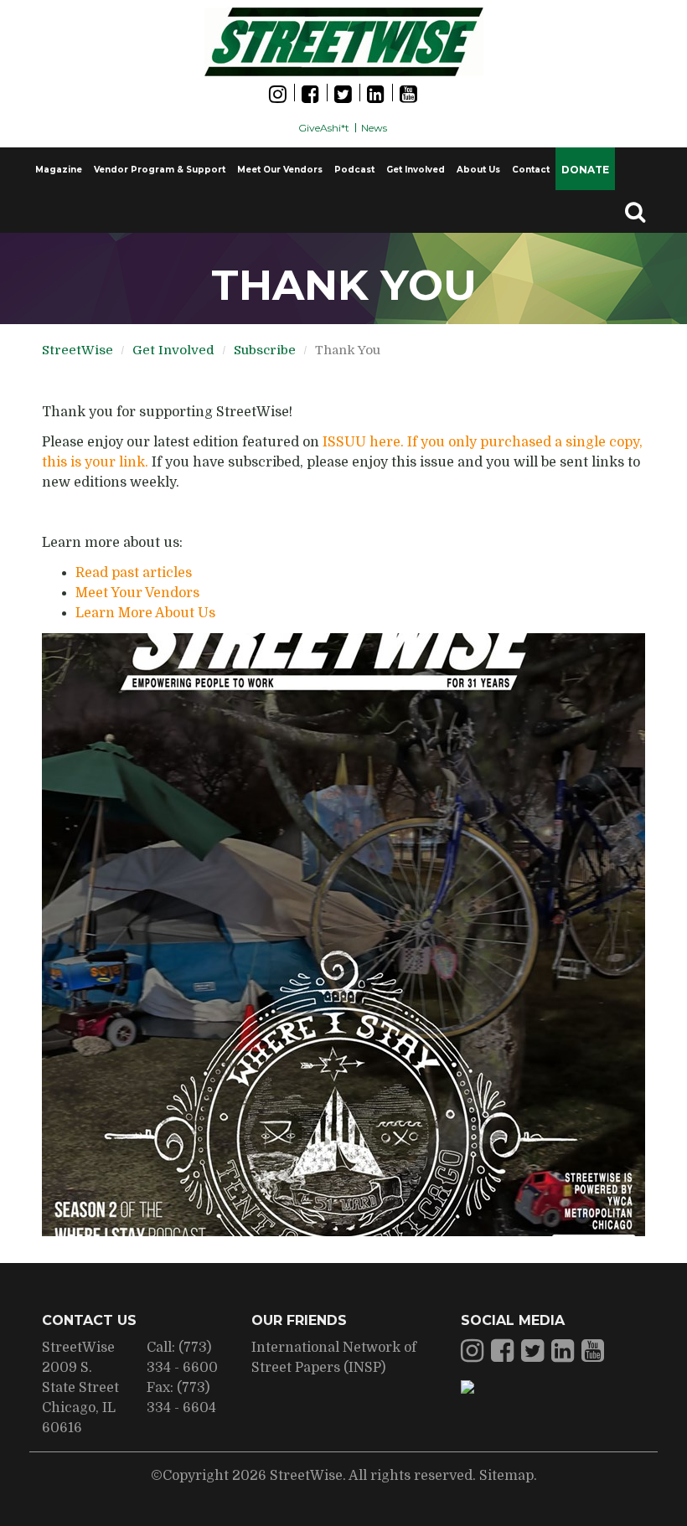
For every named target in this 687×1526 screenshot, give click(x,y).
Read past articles (133, 572)
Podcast (354, 169)
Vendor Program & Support (159, 169)
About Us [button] (478, 169)
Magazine (58, 169)
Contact (531, 169)
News (374, 127)
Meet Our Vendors (280, 169)
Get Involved (173, 350)
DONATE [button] (585, 169)
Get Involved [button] (415, 169)
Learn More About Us (145, 613)
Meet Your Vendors (137, 593)
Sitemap (506, 1475)
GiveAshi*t (323, 127)
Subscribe (265, 350)
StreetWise (77, 350)
